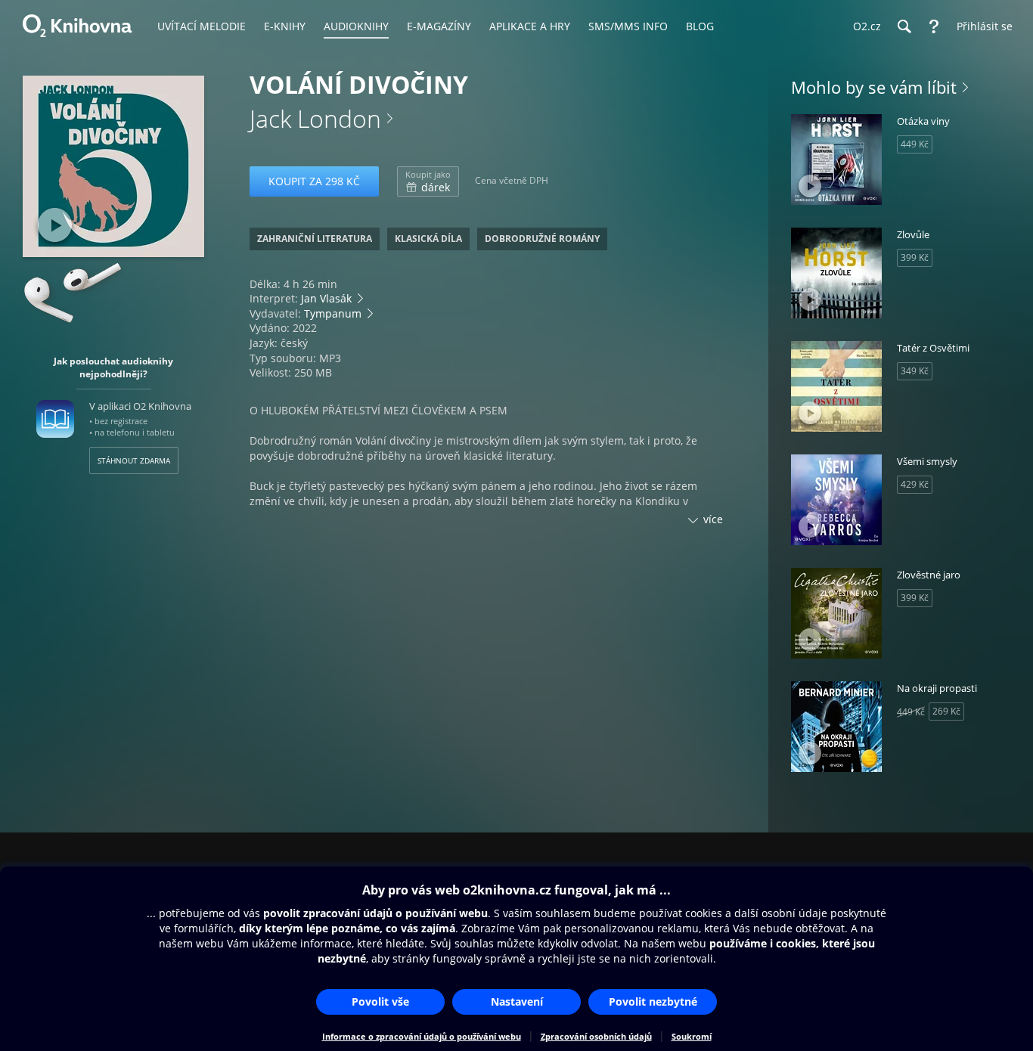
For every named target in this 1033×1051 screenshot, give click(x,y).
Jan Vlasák (326, 298)
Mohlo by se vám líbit (874, 87)
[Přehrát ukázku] (54, 225)
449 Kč (915, 144)
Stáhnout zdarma (134, 460)
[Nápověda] (934, 26)
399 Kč (915, 257)
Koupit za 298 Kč (314, 181)
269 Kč (946, 711)
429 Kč (915, 484)
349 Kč (915, 370)
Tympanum (332, 313)
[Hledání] (904, 26)
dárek (428, 181)
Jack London (315, 118)
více (713, 519)
